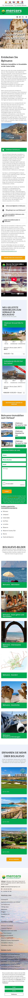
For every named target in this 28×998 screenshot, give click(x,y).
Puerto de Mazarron (8, 537)
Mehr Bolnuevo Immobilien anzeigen (14, 403)
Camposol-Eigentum (6, 928)
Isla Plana (5, 521)
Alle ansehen (15, 859)
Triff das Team (5, 907)
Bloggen (3, 912)
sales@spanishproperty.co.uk (12, 886)
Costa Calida (6, 518)
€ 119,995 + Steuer (20, 445)
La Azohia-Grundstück (7, 935)
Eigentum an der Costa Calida (9, 930)
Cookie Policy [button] (18, 979)
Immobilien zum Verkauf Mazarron (10, 966)
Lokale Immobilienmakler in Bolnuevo (12, 220)
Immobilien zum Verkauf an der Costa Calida (13, 959)
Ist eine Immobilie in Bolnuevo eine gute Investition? (14, 215)
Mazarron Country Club (9, 530)
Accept (14, 987)
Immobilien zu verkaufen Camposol (10, 956)
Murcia (5, 534)
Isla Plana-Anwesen (6, 933)
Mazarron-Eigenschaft (7, 938)
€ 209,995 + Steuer (20, 438)
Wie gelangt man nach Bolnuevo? (15, 210)
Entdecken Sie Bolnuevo (13, 149)
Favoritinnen (9, 3)
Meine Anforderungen (19, 3)
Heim (8, 43)
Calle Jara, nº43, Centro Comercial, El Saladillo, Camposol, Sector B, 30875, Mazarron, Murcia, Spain (13, 882)
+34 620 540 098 (7, 889)
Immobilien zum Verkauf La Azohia (10, 964)
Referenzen (4, 909)
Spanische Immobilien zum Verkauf (10, 902)
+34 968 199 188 (7, 891)
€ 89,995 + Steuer (20, 427)
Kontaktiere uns (5, 914)
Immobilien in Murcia (7, 943)
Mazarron (5, 527)
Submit (7, 491)
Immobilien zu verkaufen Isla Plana (10, 961)
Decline (14, 990)
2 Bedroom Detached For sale (19, 433)
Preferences (14, 994)
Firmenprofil (4, 899)
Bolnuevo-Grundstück (7, 925)
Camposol (5, 514)
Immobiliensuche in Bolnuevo (13, 257)
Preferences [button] (5, 982)
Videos (3, 916)
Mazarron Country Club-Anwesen (10, 940)
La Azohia (5, 524)
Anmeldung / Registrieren (21, 5)
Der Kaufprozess (5, 904)
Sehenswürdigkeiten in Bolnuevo (15, 206)
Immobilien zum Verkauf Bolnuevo (10, 954)
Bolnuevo (5, 511)
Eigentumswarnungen (9, 5)
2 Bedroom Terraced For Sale (21, 424)
